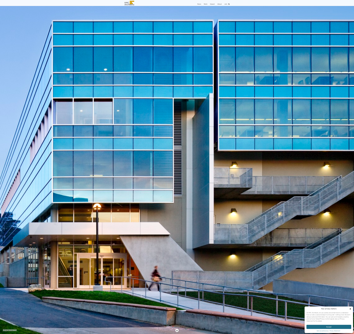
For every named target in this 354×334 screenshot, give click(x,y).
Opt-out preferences (323, 331)
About (219, 4)
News (199, 4)
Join (225, 4)
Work (205, 4)
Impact (212, 4)
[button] (350, 309)
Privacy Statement (335, 331)
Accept (329, 327)
